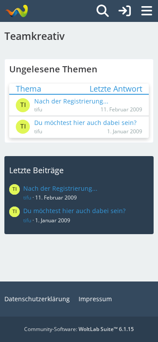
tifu (27, 197)
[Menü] (146, 11)
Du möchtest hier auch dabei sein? (74, 211)
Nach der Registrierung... (60, 188)
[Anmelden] (124, 11)
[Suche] (102, 11)
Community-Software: (79, 329)
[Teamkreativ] (16, 11)
